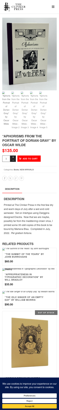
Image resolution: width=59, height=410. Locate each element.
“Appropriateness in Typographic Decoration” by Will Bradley (24, 277)
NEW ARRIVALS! (27, 169)
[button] (51, 23)
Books (16, 169)
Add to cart (30, 158)
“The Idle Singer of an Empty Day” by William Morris (24, 298)
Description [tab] (12, 188)
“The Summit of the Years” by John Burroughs (24, 255)
